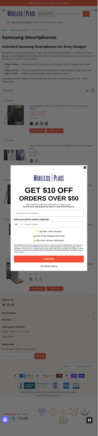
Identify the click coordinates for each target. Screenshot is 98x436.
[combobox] (18, 224)
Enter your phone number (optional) (31, 219)
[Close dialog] (85, 167)
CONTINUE (48, 259)
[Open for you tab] (89, 420)
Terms (22, 252)
